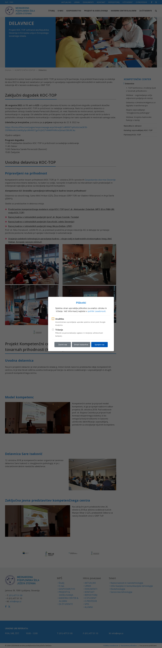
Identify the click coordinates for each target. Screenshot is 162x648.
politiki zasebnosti (97, 311)
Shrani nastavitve (81, 344)
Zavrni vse (62, 344)
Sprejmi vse (99, 344)
